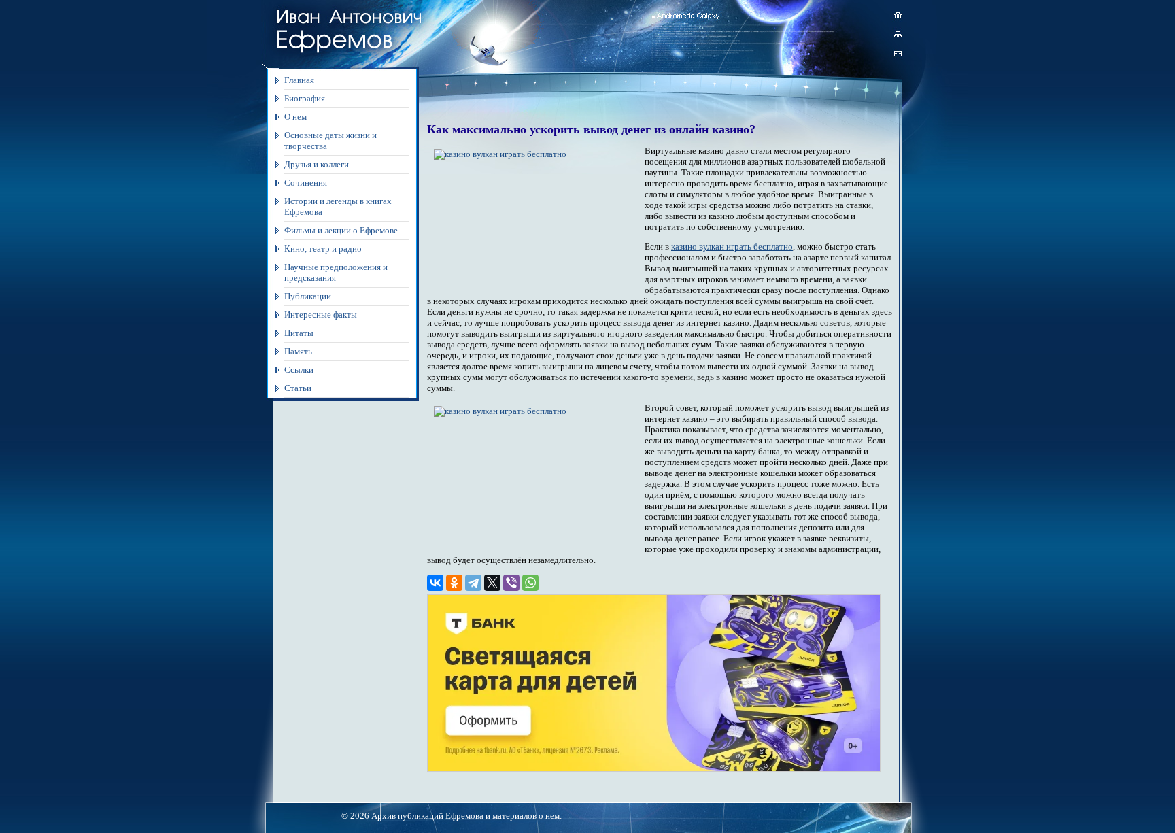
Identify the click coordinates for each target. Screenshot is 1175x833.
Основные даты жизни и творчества (330, 140)
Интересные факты (320, 314)
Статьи (297, 388)
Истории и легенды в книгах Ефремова (338, 206)
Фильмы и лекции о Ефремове (341, 230)
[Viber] (511, 583)
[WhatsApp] (530, 583)
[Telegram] (473, 583)
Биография (304, 98)
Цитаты (298, 333)
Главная (299, 80)
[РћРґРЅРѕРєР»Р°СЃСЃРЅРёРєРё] (454, 583)
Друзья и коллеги (316, 164)
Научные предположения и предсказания (336, 272)
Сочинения (305, 182)
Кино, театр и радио (323, 248)
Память (298, 351)
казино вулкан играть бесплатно (732, 246)
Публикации (307, 296)
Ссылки (298, 369)
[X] (492, 583)
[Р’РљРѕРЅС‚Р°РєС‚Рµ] (435, 583)
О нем (295, 117)
